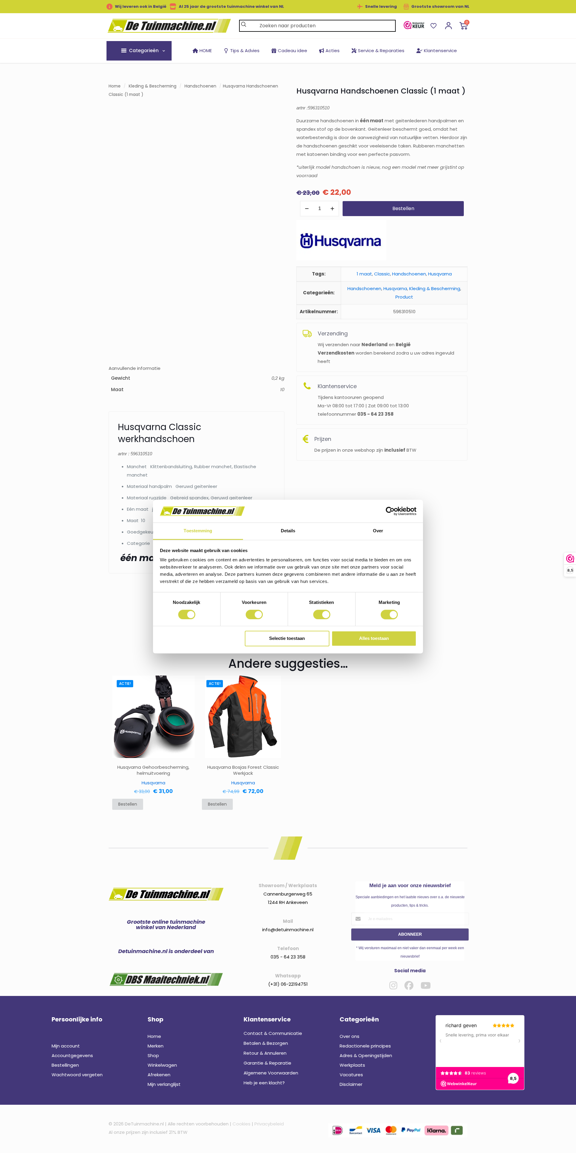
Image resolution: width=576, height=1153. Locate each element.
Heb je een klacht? (264, 1083)
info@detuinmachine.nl (288, 929)
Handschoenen (200, 86)
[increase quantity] (332, 208)
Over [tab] (378, 530)
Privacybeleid (269, 1124)
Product (404, 297)
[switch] (254, 614)
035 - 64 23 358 (288, 957)
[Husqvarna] (341, 241)
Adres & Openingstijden (366, 1055)
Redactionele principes (365, 1046)
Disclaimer (351, 1084)
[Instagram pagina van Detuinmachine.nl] (393, 985)
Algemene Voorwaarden (271, 1073)
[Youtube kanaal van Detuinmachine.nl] (426, 985)
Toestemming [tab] (198, 530)
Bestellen (403, 208)
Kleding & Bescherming (152, 86)
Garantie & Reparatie (267, 1063)
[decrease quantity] (307, 208)
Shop (153, 1055)
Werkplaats (352, 1065)
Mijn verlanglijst (164, 1084)
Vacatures (351, 1074)
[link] (413, 25)
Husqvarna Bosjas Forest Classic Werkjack (243, 770)
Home (115, 86)
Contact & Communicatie (273, 1033)
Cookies (241, 1124)
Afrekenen (159, 1074)
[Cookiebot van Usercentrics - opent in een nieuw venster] (390, 511)
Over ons (349, 1036)
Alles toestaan (374, 638)
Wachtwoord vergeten (77, 1074)
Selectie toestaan (287, 638)
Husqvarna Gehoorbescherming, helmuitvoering (153, 770)
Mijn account (66, 1046)
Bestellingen (65, 1065)
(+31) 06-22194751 (288, 984)
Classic (382, 274)
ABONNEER (410, 934)
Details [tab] (288, 530)
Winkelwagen (162, 1065)
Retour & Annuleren (265, 1053)
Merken (156, 1046)
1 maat (364, 274)
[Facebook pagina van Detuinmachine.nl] (408, 985)
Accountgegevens (72, 1055)
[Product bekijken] (186, 696)
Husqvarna (440, 274)
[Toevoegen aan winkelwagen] (186, 684)
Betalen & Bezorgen (266, 1043)
